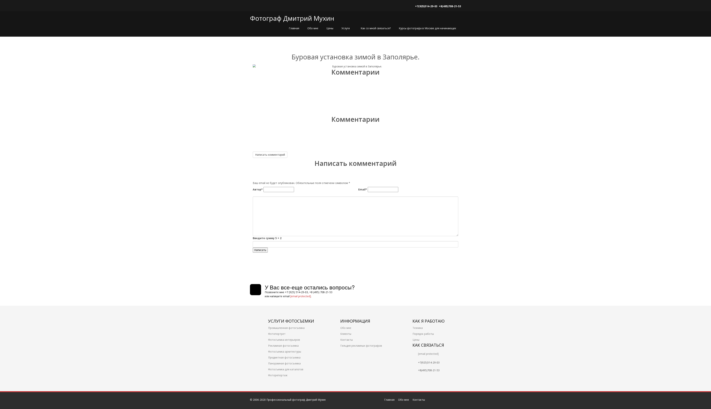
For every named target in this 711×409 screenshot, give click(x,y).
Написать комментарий (270, 154)
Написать (260, 250)
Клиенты (345, 334)
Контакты (346, 339)
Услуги (346, 28)
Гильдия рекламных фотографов (361, 345)
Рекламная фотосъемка (283, 345)
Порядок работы (423, 334)
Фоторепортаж (278, 375)
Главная (294, 28)
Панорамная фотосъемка (284, 363)
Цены (329, 28)
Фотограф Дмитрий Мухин (292, 18)
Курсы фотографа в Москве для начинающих (427, 28)
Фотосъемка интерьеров (284, 339)
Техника (418, 328)
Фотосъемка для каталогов (285, 369)
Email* (362, 189)
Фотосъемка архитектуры (284, 351)
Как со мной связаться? (376, 28)
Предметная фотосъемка (284, 357)
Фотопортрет (277, 334)
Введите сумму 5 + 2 (267, 238)
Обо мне (312, 28)
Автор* (258, 189)
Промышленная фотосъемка (286, 328)
